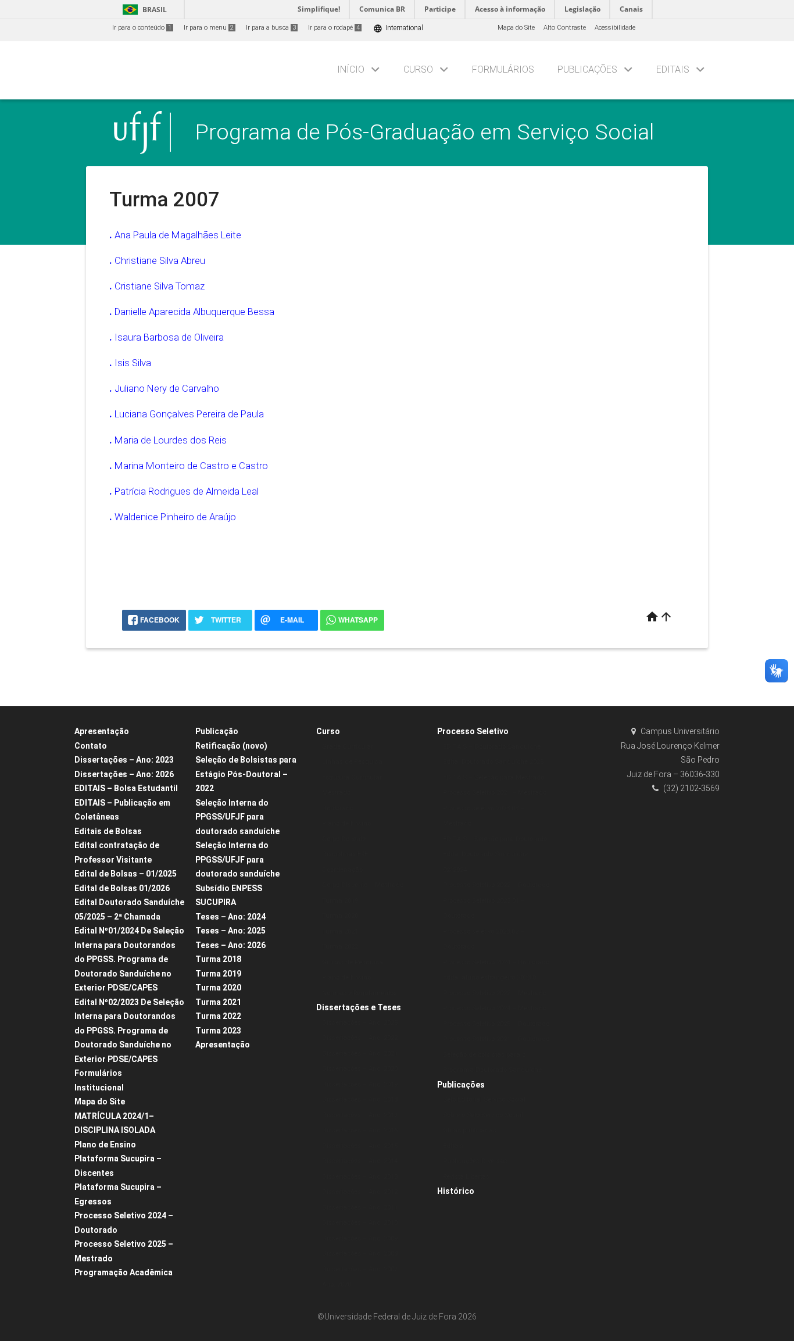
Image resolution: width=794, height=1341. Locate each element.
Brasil (142, 10)
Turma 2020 (218, 987)
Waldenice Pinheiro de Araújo (175, 517)
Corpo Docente (344, 839)
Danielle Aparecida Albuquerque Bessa (194, 311)
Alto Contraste (564, 27)
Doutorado (337, 808)
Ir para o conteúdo (141, 27)
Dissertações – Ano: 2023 (124, 759)
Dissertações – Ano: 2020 (360, 1068)
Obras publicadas (469, 1130)
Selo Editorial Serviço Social (484, 1099)
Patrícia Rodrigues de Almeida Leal (187, 491)
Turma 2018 (218, 959)
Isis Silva (133, 363)
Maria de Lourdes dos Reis (171, 440)
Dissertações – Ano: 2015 (360, 1146)
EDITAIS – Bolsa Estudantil (126, 788)
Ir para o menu (209, 27)
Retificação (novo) (231, 745)
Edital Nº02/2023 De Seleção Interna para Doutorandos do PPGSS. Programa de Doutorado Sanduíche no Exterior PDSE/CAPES (129, 1030)
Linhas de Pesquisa (352, 762)
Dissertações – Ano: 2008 (360, 1253)
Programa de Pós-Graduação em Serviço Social (424, 132)
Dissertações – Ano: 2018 (360, 1099)
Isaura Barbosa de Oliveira (169, 337)
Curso (418, 69)
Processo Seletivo (473, 731)
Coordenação (342, 870)
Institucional (99, 1087)
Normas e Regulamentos (359, 993)
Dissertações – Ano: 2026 (124, 774)
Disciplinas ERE (345, 854)
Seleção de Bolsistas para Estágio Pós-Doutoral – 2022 (245, 774)
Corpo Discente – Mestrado (362, 885)
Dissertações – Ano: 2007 (360, 1269)
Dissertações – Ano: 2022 (360, 1038)
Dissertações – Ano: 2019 (360, 1084)
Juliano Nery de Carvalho (167, 388)
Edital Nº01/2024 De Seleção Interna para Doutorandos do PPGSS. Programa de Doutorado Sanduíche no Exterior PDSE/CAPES (129, 959)
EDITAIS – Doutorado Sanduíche (492, 746)
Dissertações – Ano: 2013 (360, 1177)
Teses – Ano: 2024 (230, 916)
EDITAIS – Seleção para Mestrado (493, 777)
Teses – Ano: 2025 (230, 930)
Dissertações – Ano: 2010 (360, 1222)
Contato (90, 745)
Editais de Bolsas (108, 831)
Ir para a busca (271, 27)
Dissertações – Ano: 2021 (360, 1053)
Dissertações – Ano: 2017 (360, 1115)
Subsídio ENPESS (228, 888)
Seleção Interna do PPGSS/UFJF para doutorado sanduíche (237, 817)
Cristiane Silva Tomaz (160, 286)
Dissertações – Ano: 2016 (360, 1130)
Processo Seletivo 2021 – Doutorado (496, 1039)
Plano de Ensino (105, 1144)
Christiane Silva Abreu (160, 260)
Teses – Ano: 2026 (230, 945)
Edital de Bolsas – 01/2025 (125, 873)
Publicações (587, 69)
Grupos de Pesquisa (352, 962)
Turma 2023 (218, 1030)
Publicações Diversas (475, 1161)
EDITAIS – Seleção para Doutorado (495, 839)
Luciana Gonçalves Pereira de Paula (189, 414)
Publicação (216, 731)
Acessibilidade (615, 27)
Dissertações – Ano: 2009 (360, 1238)
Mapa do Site (516, 27)
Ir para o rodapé (334, 27)
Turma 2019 (218, 973)
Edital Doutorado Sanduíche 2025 (493, 762)
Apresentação (101, 731)
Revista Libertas (466, 1177)
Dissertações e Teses (358, 1007)
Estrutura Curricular (352, 777)
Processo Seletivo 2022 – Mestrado (494, 993)
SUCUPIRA (215, 902)
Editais (672, 69)
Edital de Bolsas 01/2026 (122, 888)
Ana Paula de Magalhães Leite (178, 235)
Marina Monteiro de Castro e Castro (191, 465)
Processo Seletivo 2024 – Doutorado (496, 962)
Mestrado (336, 792)
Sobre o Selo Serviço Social (483, 1115)
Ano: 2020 (336, 1284)
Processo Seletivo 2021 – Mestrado (494, 792)
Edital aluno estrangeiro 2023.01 (491, 977)
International (398, 28)
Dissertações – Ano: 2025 (360, 1023)
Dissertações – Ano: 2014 (360, 1161)
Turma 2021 (218, 1002)
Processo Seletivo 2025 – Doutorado (496, 1024)
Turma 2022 (218, 1016)
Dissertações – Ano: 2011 (360, 1207)
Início (350, 69)
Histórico (455, 1191)
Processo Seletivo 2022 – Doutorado (496, 885)
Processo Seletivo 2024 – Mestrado (494, 1008)
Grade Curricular (347, 746)
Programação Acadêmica (123, 1272)
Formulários (503, 69)
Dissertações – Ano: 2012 (360, 1192)
